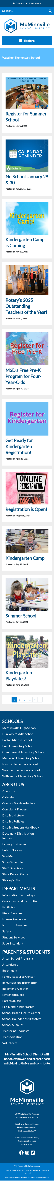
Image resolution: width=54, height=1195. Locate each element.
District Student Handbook (20, 827)
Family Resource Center (18, 976)
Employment (35, 3)
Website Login (34, 1166)
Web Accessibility (21, 1166)
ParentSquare (11, 1000)
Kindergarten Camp (25, 558)
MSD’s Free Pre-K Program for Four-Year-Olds (23, 376)
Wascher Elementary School (21, 770)
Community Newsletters (18, 803)
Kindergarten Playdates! (19, 675)
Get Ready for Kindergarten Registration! (19, 446)
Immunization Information (20, 982)
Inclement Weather (15, 988)
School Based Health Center (21, 1012)
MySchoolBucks (13, 994)
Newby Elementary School (20, 764)
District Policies (13, 821)
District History (13, 815)
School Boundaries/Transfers (21, 1019)
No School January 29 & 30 (27, 179)
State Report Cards (15, 874)
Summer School (21, 615)
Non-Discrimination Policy (27, 1137)
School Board (27, 1144)
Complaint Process (27, 1141)
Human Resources (14, 919)
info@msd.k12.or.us (30, 1124)
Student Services (13, 937)
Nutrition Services (14, 925)
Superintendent (12, 943)
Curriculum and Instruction (20, 901)
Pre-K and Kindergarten (18, 1006)
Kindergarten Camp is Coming (25, 242)
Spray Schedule (12, 862)
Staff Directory (12, 868)
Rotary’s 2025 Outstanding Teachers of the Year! (26, 306)
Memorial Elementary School (21, 758)
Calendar (19, 3)
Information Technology (18, 895)
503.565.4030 (29, 1130)
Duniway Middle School (18, 734)
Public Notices (12, 850)
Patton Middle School (17, 740)
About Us (8, 791)
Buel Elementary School (18, 746)
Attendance (10, 964)
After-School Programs (18, 958)
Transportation (12, 1037)
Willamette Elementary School (23, 776)
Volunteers (9, 1043)
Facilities (8, 907)
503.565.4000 (30, 1127)
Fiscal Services (12, 913)
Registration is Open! (26, 509)
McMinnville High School (19, 728)
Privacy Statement (14, 844)
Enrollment (9, 970)
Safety (6, 931)
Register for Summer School (26, 116)
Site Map (8, 856)
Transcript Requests (15, 1031)
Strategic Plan (11, 880)
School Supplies (13, 1025)
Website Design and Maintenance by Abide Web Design (27, 1177)
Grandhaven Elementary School (23, 752)
